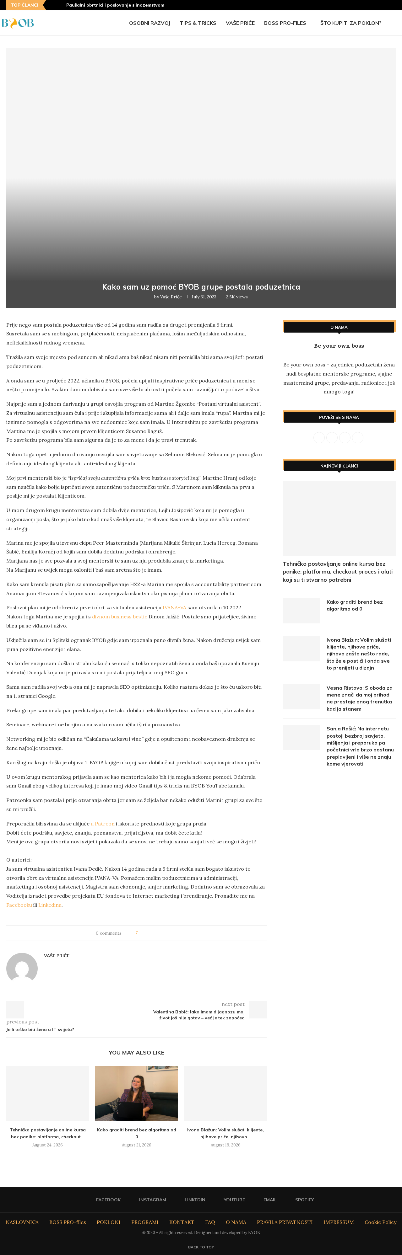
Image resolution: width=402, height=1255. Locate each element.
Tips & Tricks (198, 23)
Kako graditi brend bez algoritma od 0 (355, 605)
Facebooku (19, 905)
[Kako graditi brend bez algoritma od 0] (136, 1093)
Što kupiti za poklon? (351, 23)
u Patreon (103, 823)
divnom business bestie (119, 616)
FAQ (210, 1222)
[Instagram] (362, 5)
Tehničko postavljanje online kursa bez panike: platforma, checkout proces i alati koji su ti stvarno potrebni (338, 571)
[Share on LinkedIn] (166, 933)
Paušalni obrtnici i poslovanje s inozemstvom (115, 5)
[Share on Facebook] (148, 933)
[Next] (60, 5)
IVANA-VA (174, 607)
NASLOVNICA (22, 1222)
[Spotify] (394, 5)
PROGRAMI (145, 1222)
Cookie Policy (380, 1222)
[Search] (399, 22)
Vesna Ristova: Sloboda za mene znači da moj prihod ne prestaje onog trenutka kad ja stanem (360, 698)
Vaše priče (240, 23)
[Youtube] (378, 5)
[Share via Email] (178, 933)
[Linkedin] (370, 5)
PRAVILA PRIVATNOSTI (285, 1222)
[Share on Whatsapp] (172, 933)
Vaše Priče (171, 297)
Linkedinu (50, 905)
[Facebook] (354, 5)
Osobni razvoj (149, 23)
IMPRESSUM (338, 1222)
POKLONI (109, 1222)
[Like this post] (141, 933)
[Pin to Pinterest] (160, 933)
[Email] (386, 5)
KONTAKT (181, 1222)
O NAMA (236, 1222)
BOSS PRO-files (285, 23)
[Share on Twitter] (154, 933)
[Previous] (52, 5)
